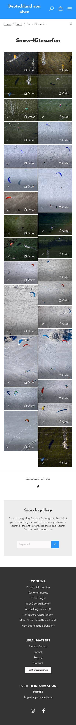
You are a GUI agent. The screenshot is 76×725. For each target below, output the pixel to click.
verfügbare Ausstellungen (38, 615)
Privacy (38, 657)
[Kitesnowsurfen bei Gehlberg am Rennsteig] (21, 431)
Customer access (38, 592)
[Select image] (8, 70)
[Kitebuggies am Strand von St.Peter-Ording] (21, 203)
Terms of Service (38, 646)
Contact (38, 663)
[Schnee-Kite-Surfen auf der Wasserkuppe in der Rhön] (21, 272)
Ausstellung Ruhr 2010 (38, 609)
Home (7, 24)
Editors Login (38, 598)
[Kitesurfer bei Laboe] (21, 226)
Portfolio (38, 692)
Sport (19, 24)
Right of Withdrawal (38, 670)
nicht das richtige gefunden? (38, 626)
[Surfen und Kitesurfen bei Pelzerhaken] (21, 249)
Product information (38, 587)
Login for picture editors (38, 697)
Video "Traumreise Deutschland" (38, 620)
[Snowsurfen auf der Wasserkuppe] (21, 156)
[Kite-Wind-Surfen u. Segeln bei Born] (21, 86)
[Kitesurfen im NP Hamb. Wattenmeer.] (55, 63)
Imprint (38, 652)
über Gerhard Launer (38, 604)
